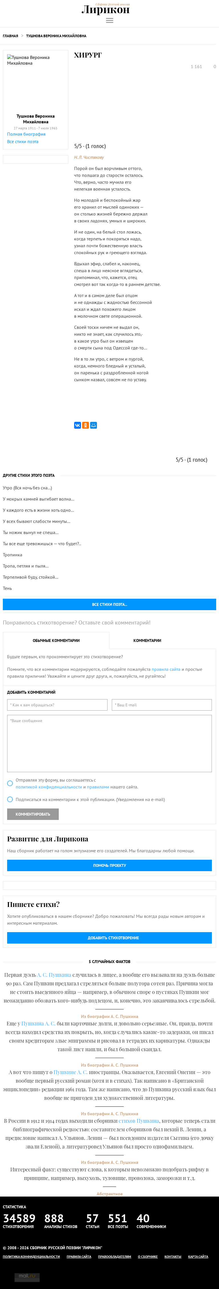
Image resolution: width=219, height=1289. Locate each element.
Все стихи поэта (22, 141)
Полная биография (26, 134)
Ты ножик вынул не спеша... (30, 532)
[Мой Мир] (93, 425)
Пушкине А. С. (71, 1072)
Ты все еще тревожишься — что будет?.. (42, 543)
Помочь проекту (109, 865)
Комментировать (33, 814)
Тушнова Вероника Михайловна (56, 35)
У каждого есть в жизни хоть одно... (38, 510)
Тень (7, 588)
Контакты (173, 1256)
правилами (98, 787)
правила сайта (166, 669)
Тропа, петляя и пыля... (25, 566)
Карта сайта (198, 1256)
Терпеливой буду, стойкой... (30, 577)
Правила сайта (79, 1256)
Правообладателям (114, 1256)
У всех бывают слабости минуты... (36, 521)
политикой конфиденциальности (49, 787)
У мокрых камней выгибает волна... (38, 499)
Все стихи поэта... (109, 604)
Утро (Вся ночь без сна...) (27, 488)
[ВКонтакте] (77, 425)
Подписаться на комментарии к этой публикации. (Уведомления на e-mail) (90, 799)
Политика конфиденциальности (31, 1256)
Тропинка (12, 554)
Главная (10, 35)
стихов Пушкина (139, 1120)
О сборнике (148, 1256)
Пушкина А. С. (38, 1023)
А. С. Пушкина (54, 974)
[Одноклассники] (85, 425)
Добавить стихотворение (113, 937)
